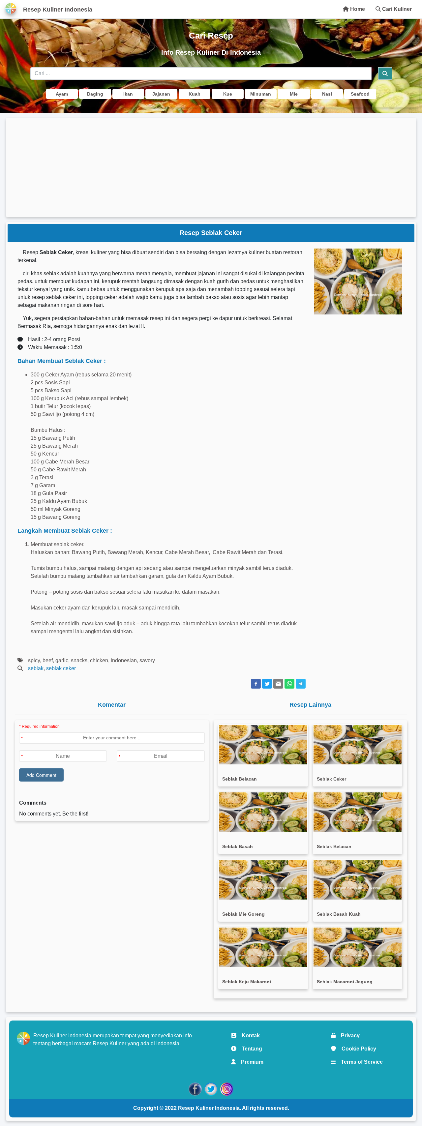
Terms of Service (359, 1062)
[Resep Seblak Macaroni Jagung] (358, 947)
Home (357, 9)
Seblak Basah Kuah (339, 914)
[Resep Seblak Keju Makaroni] (263, 947)
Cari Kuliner (396, 9)
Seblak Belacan (239, 779)
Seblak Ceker (331, 779)
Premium (249, 1062)
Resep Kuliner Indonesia (209, 1108)
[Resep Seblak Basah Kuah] (358, 880)
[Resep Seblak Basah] (263, 812)
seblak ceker (61, 668)
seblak (36, 668)
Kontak (248, 1035)
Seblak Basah (237, 846)
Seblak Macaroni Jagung (345, 981)
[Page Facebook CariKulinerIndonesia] (195, 1088)
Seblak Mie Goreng (243, 914)
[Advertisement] (211, 167)
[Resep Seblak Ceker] (358, 744)
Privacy (348, 1035)
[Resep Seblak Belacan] (263, 744)
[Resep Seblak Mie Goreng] (263, 880)
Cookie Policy (356, 1049)
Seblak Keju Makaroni (246, 981)
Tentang (249, 1049)
